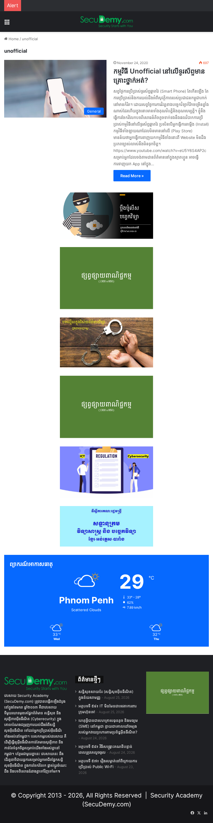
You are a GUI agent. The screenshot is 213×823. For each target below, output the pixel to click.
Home (13, 39)
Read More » (132, 175)
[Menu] (7, 23)
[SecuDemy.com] (106, 21)
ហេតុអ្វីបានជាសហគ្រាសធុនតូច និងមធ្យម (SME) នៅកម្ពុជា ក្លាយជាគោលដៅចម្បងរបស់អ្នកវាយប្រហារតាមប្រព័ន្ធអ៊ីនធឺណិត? (108, 726)
